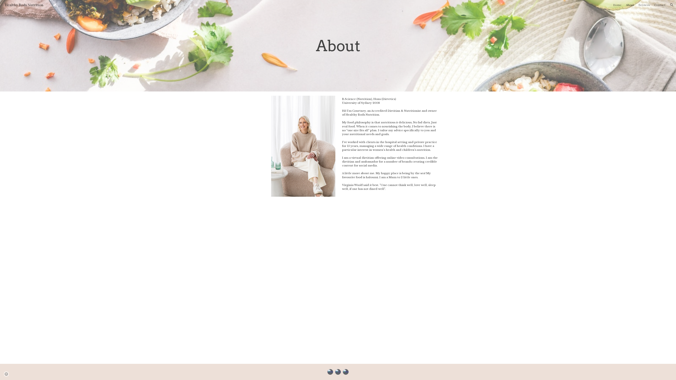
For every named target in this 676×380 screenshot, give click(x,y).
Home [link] (617, 5)
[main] (338, 46)
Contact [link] (659, 5)
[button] (672, 5)
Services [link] (644, 5)
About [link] (630, 5)
